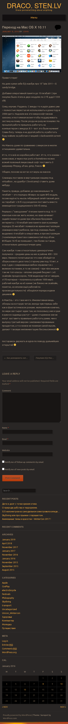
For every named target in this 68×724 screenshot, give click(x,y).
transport (7, 605)
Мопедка (7, 624)
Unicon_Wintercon (11, 613)
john (26, 31)
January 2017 (8, 551)
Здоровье (7, 617)
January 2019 (8, 539)
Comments (9, 649)
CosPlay (6, 586)
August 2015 (8, 570)
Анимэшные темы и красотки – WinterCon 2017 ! (26, 519)
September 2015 (10, 566)
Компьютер (8, 620)
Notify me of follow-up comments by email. (24, 462)
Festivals (6, 594)
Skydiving (6, 601)
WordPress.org (9, 652)
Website (6, 450)
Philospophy (8, 598)
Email (5, 439)
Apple (5, 583)
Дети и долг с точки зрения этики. (19, 504)
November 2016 (10, 555)
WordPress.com (10, 718)
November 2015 (10, 562)
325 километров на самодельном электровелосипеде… (31, 511)
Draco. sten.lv (34, 5)
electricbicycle (9, 590)
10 (61, 684)
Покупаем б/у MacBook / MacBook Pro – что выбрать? (46, 358)
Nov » (63, 707)
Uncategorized (9, 609)
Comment (6, 391)
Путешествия (9, 628)
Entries (7, 645)
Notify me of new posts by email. (20, 469)
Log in (5, 641)
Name (5, 428)
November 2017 (10, 547)
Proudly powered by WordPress (17, 715)
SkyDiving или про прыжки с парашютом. (22, 515)
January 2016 (8, 558)
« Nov (5, 707)
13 (25, 690)
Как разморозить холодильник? (17, 358)
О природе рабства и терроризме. (19, 508)
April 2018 (7, 543)
